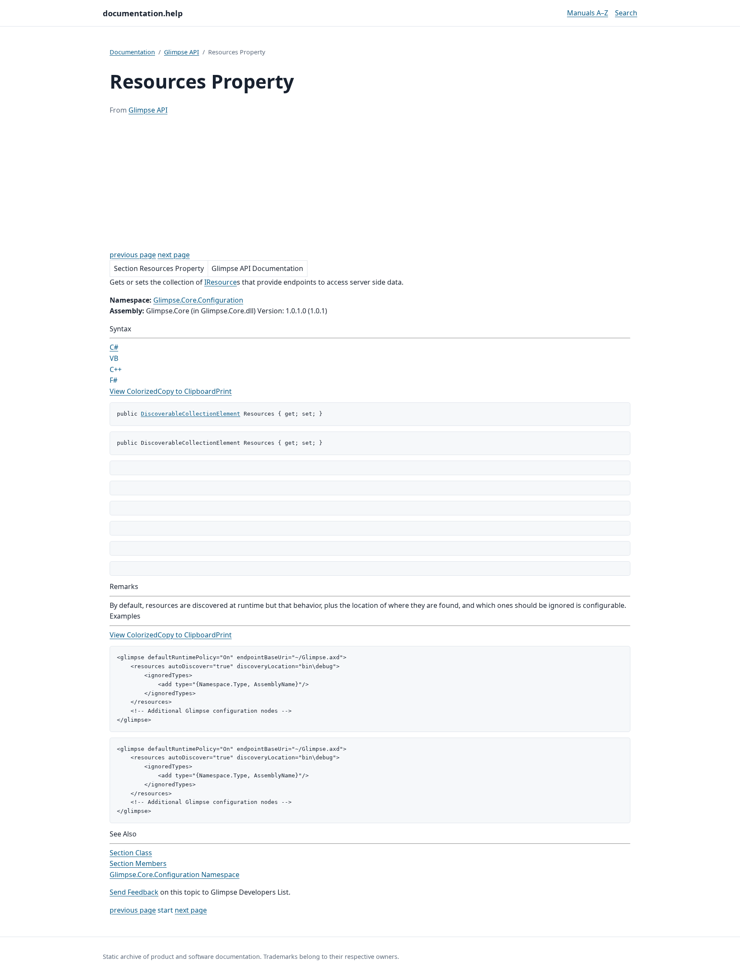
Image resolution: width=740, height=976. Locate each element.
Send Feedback (134, 892)
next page (174, 254)
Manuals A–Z (587, 13)
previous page (133, 254)
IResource (220, 282)
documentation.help (143, 13)
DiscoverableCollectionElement (190, 414)
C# (114, 347)
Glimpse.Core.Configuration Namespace (174, 874)
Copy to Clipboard (187, 391)
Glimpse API (181, 52)
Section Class (131, 852)
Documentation (132, 52)
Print (224, 391)
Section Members (138, 863)
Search (626, 13)
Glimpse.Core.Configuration (198, 300)
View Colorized (134, 391)
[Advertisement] (370, 183)
